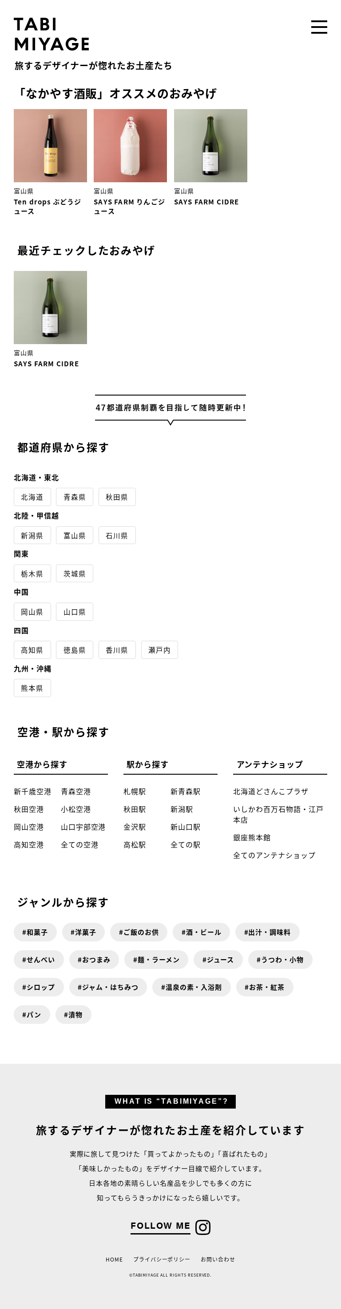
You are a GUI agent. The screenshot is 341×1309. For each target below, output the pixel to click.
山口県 (74, 611)
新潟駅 (181, 808)
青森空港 (76, 791)
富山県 (24, 190)
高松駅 (134, 844)
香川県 (117, 649)
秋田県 (117, 497)
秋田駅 (134, 808)
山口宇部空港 (83, 826)
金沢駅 (134, 826)
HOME (114, 1259)
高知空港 (29, 844)
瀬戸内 (159, 649)
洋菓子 (85, 932)
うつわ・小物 (282, 959)
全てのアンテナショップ (274, 855)
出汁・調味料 (269, 932)
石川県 (117, 535)
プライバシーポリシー (162, 1259)
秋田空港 (29, 808)
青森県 (74, 497)
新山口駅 (185, 826)
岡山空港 (29, 826)
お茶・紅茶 (267, 987)
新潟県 (32, 535)
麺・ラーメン (159, 959)
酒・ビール (204, 932)
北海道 (32, 497)
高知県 (32, 649)
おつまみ (96, 959)
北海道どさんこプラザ (271, 791)
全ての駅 (185, 844)
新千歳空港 (33, 791)
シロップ (41, 987)
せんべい (41, 959)
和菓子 (37, 932)
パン (34, 1014)
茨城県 (74, 573)
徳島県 (74, 649)
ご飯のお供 (141, 932)
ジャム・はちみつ (110, 987)
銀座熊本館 (252, 837)
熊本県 (32, 688)
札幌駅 (134, 791)
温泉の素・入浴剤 (194, 987)
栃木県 (32, 573)
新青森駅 (185, 791)
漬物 (75, 1014)
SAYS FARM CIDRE (206, 201)
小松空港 (76, 808)
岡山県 (32, 611)
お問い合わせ (218, 1259)
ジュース (220, 959)
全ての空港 (80, 844)
